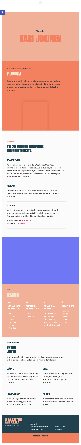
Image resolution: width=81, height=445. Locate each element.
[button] (2, 12)
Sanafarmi (21, 223)
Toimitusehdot (9, 428)
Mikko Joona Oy (26, 220)
